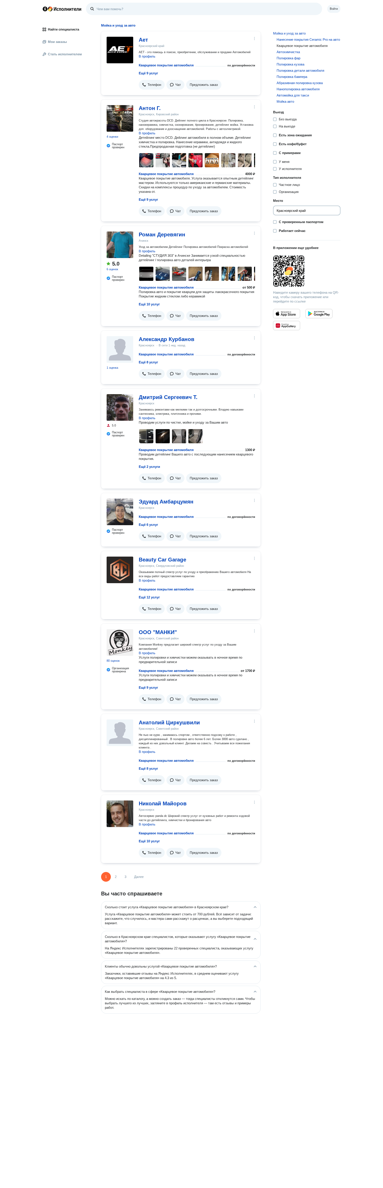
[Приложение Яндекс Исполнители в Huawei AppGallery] (286, 325)
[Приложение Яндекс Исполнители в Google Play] (318, 313)
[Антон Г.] (120, 118)
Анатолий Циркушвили (169, 722)
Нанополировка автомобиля (298, 89)
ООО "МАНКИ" (158, 632)
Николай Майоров (163, 803)
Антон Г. (150, 108)
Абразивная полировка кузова (300, 83)
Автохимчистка (288, 52)
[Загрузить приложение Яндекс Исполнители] (306, 271)
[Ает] (120, 50)
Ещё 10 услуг (149, 304)
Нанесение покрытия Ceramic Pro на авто (308, 39)
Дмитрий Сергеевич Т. (168, 397)
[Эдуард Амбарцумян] (120, 512)
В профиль (147, 56)
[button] (152, 85)
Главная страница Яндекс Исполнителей (62, 9)
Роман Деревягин (162, 234)
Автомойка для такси (293, 95)
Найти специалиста (63, 29)
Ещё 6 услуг (148, 524)
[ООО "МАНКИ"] (120, 642)
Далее (139, 877)
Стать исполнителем (65, 54)
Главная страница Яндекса (45, 9)
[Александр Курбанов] (120, 349)
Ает (143, 40)
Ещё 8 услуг (148, 362)
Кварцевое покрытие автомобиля (166, 65)
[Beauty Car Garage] (120, 570)
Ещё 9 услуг (148, 73)
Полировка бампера (292, 77)
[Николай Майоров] (120, 813)
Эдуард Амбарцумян (166, 502)
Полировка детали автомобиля (300, 70)
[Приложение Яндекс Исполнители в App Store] (286, 313)
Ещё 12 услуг (149, 597)
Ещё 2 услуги (149, 467)
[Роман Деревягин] (120, 244)
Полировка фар (288, 58)
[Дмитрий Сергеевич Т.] (120, 407)
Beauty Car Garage (162, 560)
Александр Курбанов (166, 339)
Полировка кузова (290, 64)
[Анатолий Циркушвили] (120, 732)
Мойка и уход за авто (289, 33)
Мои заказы (57, 42)
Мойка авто (285, 101)
